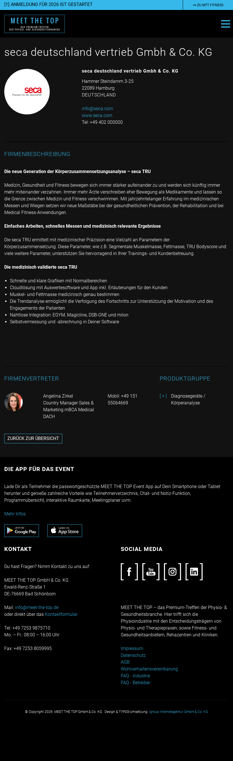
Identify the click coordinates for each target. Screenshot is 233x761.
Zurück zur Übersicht (33, 438)
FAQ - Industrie (135, 675)
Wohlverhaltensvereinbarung (149, 669)
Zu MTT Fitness (209, 5)
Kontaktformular (61, 614)
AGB (125, 662)
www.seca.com (97, 115)
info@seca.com (97, 108)
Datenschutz (133, 655)
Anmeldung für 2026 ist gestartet (52, 4)
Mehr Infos (15, 514)
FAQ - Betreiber (135, 682)
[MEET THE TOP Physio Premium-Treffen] (34, 23)
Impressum (132, 648)
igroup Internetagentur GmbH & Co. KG (178, 712)
